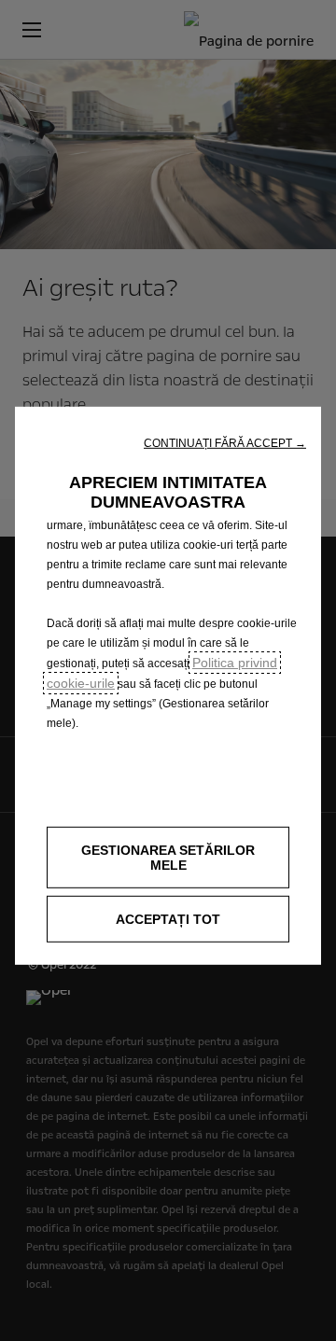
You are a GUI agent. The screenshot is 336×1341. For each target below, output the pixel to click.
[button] (225, 442)
